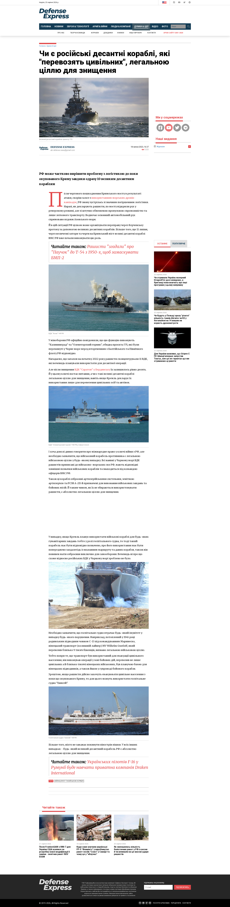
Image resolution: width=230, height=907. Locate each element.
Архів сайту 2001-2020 (173, 33)
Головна (42, 46)
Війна (57, 781)
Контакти (151, 33)
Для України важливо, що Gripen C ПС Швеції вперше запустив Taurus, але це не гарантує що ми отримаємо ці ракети (172, 357)
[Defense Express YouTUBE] (179, 3)
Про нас (61, 33)
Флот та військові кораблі (72, 781)
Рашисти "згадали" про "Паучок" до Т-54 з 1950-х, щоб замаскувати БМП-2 (94, 252)
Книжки (120, 33)
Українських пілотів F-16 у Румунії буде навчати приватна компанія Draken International (99, 767)
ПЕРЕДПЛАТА (176, 903)
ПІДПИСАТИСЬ (182, 887)
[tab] (162, 243)
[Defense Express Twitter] (184, 3)
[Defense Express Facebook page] (174, 3)
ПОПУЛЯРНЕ (178, 243)
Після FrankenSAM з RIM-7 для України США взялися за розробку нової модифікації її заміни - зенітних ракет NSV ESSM (55, 852)
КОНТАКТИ (186, 903)
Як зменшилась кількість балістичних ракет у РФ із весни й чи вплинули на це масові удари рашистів (131, 850)
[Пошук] (188, 27)
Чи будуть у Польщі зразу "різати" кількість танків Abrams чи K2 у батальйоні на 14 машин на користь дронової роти (171, 319)
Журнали (95, 33)
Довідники (108, 33)
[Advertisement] (137, 14)
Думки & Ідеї (51, 46)
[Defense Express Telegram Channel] (189, 3)
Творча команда (77, 33)
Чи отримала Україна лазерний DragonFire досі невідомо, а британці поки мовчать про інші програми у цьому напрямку (170, 281)
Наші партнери (135, 33)
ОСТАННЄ (162, 243)
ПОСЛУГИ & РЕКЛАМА (161, 903)
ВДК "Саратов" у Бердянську (92, 369)
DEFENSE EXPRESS (62, 147)
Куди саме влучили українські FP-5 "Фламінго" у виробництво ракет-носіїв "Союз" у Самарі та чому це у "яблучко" (93, 850)
